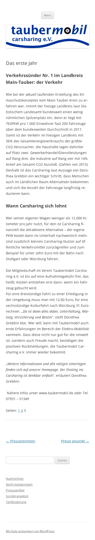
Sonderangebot (17, 496)
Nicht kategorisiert (19, 484)
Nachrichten (15, 478)
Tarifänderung (16, 502)
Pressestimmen (20, 441)
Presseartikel (15, 490)
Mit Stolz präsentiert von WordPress (30, 531)
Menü (47, 15)
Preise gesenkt (75, 441)
